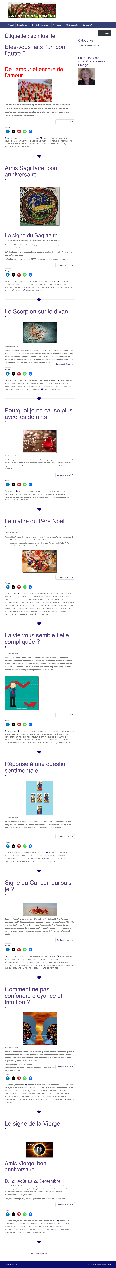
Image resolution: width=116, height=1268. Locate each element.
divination (48, 1227)
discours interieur (30, 737)
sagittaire (9, 287)
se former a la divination (47, 287)
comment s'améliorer (27, 734)
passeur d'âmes (20, 497)
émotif (54, 602)
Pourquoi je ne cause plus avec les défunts (38, 413)
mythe (24, 608)
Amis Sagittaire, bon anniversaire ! (31, 170)
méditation (17, 608)
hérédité (56, 1094)
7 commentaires (64, 743)
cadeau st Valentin (20, 141)
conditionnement (44, 1088)
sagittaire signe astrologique (25, 287)
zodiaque (18, 290)
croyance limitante (12, 1091)
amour (45, 138)
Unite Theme (92, 1264)
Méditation (57, 25)
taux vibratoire (48, 743)
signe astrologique (58, 965)
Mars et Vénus (42, 144)
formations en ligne (44, 1094)
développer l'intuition (25, 284)
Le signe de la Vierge (32, 1123)
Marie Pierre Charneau (27, 144)
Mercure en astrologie (47, 1230)
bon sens (68, 594)
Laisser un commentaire (34, 290)
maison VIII (26, 386)
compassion (19, 599)
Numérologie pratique (40, 25)
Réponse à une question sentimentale (37, 766)
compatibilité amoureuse (37, 141)
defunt (66, 491)
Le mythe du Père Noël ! (36, 520)
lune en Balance (60, 962)
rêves (7, 611)
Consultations (22, 25)
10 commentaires (24, 147)
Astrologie (11, 138)
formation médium (30, 494)
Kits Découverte (72, 25)
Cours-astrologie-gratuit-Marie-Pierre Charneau (36, 281)
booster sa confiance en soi (16, 596)
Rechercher (104, 33)
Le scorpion (63, 383)
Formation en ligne (41, 284)
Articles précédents (39, 1253)
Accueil (11, 25)
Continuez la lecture (64, 121)
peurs (47, 740)
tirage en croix (28, 861)
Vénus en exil (26, 389)
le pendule (42, 494)
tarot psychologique (58, 611)
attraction (51, 594)
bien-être (60, 594)
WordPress (107, 1264)
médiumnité (55, 386)
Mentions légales (11, 1264)
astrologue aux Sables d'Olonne (31, 491)
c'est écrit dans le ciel (37, 596)
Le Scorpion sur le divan (36, 311)
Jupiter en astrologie (58, 284)
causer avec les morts (54, 491)
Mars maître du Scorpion (41, 386)
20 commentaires (23, 500)
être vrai (61, 602)
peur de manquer (46, 608)
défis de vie (59, 599)
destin (67, 599)
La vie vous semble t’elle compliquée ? (37, 637)
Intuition (10, 491)
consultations (54, 141)
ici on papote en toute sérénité (24, 605)
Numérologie (33, 608)
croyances (63, 734)
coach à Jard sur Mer (54, 596)
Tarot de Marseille (37, 853)
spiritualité (9, 147)
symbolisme (61, 497)
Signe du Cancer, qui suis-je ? (39, 885)
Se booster (11, 594)
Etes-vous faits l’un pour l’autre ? (36, 49)
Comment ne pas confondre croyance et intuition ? (33, 995)
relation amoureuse (57, 144)
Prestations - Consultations (28, 138)
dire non (48, 602)
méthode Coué (24, 965)
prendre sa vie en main (62, 608)
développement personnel (15, 602)
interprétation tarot (39, 856)
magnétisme (58, 605)
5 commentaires (42, 614)
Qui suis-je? (87, 25)
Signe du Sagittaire (65, 287)
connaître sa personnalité (28, 383)
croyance (50, 599)
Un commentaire (40, 1232)
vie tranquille (19, 614)
